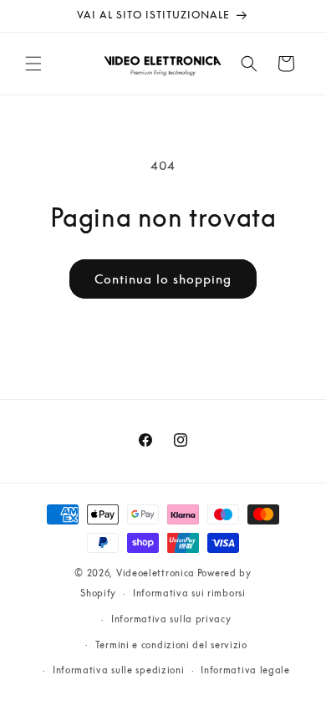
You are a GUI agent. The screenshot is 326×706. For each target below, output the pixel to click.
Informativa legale (245, 669)
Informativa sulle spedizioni (119, 669)
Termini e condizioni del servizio (171, 644)
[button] (33, 63)
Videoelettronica (155, 572)
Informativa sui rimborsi (189, 592)
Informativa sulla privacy (171, 618)
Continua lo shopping (163, 278)
